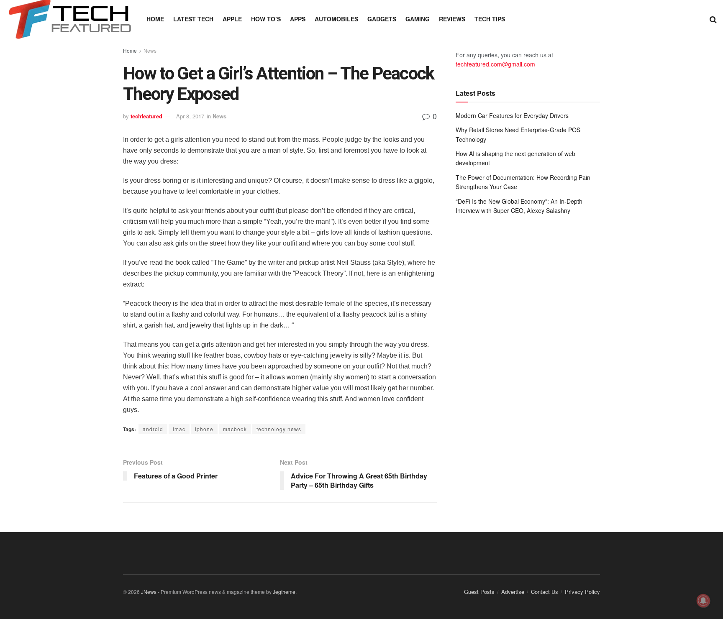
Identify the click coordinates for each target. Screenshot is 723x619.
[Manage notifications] (703, 600)
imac (179, 428)
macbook (235, 428)
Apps (297, 19)
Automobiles (336, 19)
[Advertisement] (528, 290)
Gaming (417, 19)
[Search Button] (713, 18)
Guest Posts (479, 592)
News (150, 50)
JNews (148, 591)
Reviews (452, 19)
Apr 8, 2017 (190, 116)
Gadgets (381, 19)
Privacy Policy (582, 592)
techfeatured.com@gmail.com (495, 64)
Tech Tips (489, 19)
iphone (204, 428)
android (153, 428)
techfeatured (146, 116)
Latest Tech (193, 19)
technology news (278, 428)
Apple (232, 19)
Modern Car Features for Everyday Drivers (512, 115)
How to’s (266, 19)
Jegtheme (284, 591)
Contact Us (544, 592)
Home (155, 19)
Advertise (512, 592)
